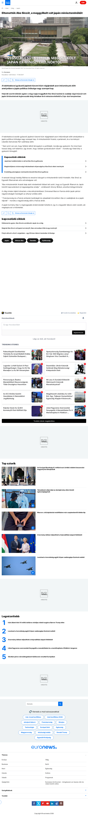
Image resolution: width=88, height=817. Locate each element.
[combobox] (44, 704)
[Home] (2, 8)
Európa (4, 759)
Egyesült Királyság (44, 737)
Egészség (59, 727)
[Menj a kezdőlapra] (7, 2)
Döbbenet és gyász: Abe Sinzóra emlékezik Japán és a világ (22, 223)
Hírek (7, 8)
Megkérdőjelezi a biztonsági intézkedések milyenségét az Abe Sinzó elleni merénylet (34, 166)
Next (3, 768)
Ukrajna (61, 722)
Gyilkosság (46, 240)
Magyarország (26, 732)
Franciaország (47, 722)
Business (5, 764)
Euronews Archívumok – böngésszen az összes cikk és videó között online (64, 783)
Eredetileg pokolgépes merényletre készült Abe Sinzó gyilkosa (26, 172)
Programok (49, 777)
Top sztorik (9, 463)
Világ (12, 8)
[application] (44, 41)
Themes (4, 755)
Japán (18, 8)
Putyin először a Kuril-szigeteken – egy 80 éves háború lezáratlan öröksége (28, 233)
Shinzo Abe (19, 240)
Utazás (4, 773)
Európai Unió (45, 727)
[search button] (60, 704)
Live (83, 2)
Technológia (29, 727)
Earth (47, 764)
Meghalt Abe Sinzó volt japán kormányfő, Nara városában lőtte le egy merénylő (29, 228)
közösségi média (44, 732)
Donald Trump (62, 732)
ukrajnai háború (30, 722)
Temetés (33, 240)
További (4, 796)
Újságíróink (5, 782)
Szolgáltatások (7, 790)
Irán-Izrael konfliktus (33, 717)
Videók (4, 777)
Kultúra (47, 773)
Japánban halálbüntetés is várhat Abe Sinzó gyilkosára (23, 161)
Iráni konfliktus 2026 (55, 717)
